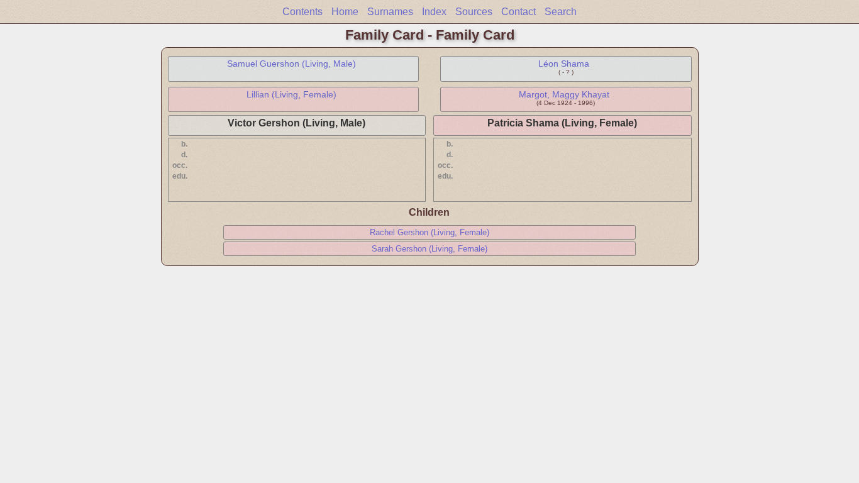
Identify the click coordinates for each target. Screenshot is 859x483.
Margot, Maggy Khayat (564, 94)
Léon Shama (563, 63)
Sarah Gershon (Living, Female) (429, 248)
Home (344, 11)
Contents (302, 11)
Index (434, 11)
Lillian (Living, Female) (291, 94)
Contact (518, 11)
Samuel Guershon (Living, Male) (291, 63)
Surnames (390, 11)
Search (561, 11)
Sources (473, 11)
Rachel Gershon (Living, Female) (429, 232)
